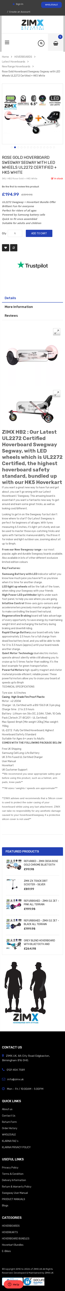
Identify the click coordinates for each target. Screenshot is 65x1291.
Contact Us (8, 1115)
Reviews (11, 315)
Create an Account (19, 11)
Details (10, 298)
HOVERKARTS (10, 1232)
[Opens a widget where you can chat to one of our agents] (13, 1284)
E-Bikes (6, 1251)
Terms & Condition (12, 1173)
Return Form (9, 1122)
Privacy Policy (10, 1167)
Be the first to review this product (20, 186)
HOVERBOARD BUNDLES (15, 1238)
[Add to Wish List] (5, 247)
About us (7, 1109)
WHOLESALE (51, 4)
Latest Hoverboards (13, 61)
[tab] (32, 298)
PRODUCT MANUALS (13, 1199)
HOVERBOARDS (23, 56)
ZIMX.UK (37, 1269)
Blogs (5, 1205)
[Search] (41, 43)
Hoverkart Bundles (12, 1244)
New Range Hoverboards (16, 66)
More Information (19, 307)
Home (5, 56)
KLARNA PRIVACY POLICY (16, 1147)
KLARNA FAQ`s (10, 1141)
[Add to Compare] (13, 247)
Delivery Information (14, 1180)
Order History (9, 1128)
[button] (11, 147)
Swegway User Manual (15, 1192)
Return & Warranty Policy (16, 1186)
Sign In (19, 4)
